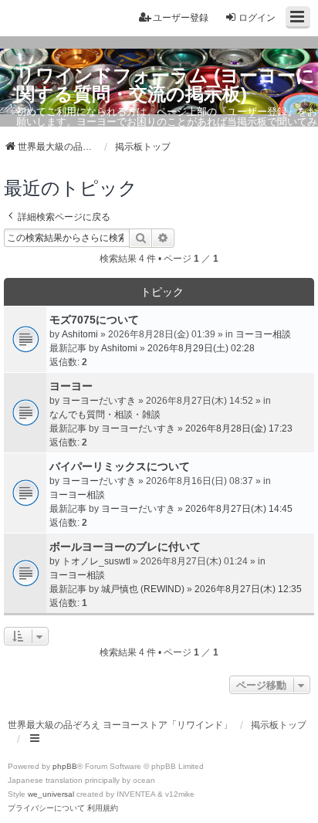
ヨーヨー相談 (263, 334)
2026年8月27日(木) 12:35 (248, 589)
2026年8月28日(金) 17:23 (239, 428)
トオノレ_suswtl (96, 561)
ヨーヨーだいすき (99, 400)
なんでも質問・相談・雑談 (105, 414)
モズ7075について (94, 319)
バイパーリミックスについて (119, 466)
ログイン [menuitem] (257, 17)
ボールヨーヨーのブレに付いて (125, 546)
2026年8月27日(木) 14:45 (239, 508)
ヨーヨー (71, 386)
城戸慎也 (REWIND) (142, 589)
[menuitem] (46, 808)
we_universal (51, 794)
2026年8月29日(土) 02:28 (201, 348)
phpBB (64, 766)
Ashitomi (80, 334)
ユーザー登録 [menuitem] (180, 17)
